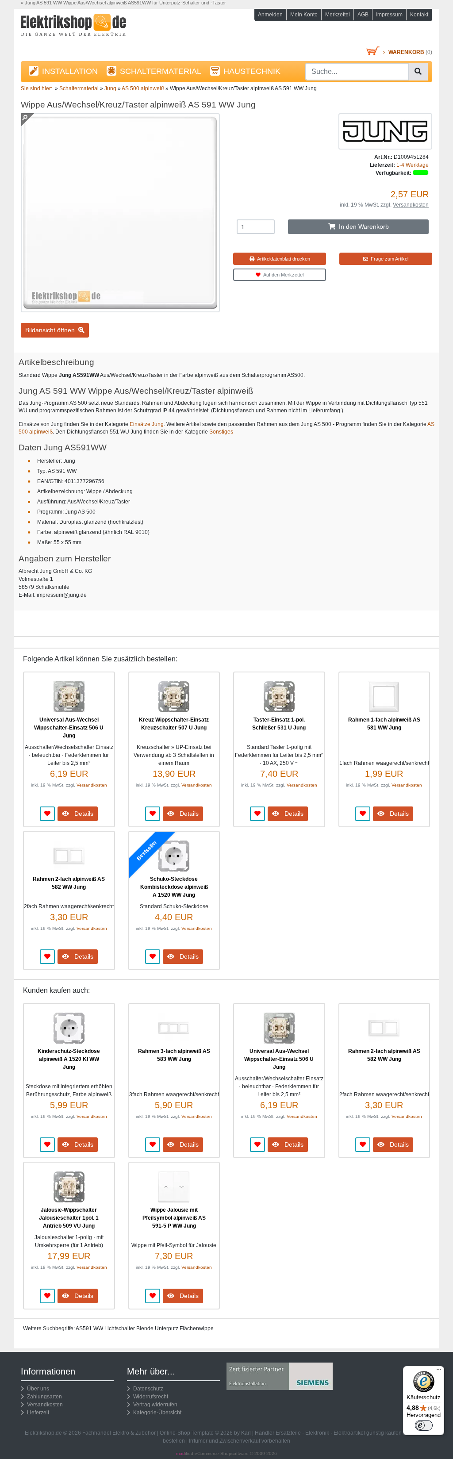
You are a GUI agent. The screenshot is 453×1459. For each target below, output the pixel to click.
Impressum (389, 15)
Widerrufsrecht (149, 1397)
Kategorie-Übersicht (156, 1412)
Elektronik (317, 1433)
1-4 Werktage (412, 165)
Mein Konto (304, 15)
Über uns (36, 1389)
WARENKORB (406, 52)
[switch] (424, 1425)
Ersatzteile (288, 1433)
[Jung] (385, 131)
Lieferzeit (36, 1412)
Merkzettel (337, 15)
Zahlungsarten (43, 1397)
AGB (363, 15)
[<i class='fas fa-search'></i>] (418, 72)
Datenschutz (147, 1389)
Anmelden (270, 15)
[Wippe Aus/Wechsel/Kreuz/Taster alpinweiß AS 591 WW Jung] (120, 308)
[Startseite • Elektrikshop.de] (85, 29)
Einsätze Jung (147, 424)
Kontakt (419, 15)
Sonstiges (221, 432)
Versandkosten (411, 205)
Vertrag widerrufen (154, 1404)
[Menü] (439, 1371)
